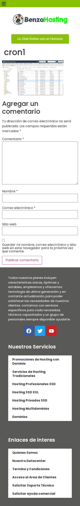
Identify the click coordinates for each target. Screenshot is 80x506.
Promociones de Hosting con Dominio (35, 361)
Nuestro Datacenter (29, 461)
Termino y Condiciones (31, 469)
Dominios (19, 417)
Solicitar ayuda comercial (33, 493)
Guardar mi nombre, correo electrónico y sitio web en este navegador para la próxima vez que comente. (39, 248)
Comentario (13, 139)
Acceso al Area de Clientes (34, 477)
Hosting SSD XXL (25, 392)
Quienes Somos (25, 452)
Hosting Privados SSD (29, 400)
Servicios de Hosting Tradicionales (29, 374)
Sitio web (9, 224)
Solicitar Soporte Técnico (33, 485)
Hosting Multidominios (30, 408)
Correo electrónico (18, 208)
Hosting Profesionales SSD (34, 384)
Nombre (10, 191)
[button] (3, 3)
